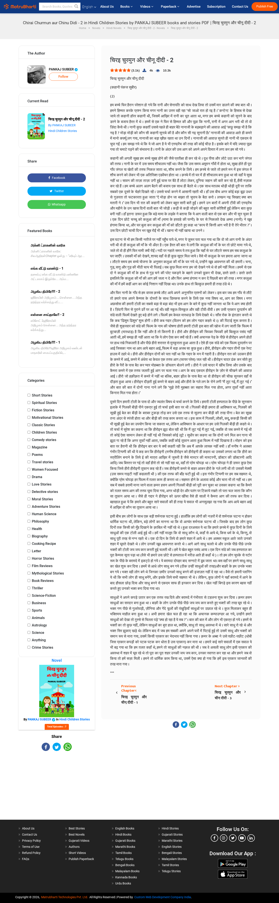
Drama (37, 477)
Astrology (39, 625)
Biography (40, 536)
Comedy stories (44, 440)
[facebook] (214, 838)
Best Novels (77, 834)
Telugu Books (124, 859)
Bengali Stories (172, 853)
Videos (145, 6)
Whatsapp (59, 204)
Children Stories (44, 432)
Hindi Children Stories (62, 131)
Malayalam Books (127, 871)
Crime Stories (42, 647)
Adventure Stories (46, 507)
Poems (37, 455)
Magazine (39, 447)
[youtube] (242, 838)
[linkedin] (251, 838)
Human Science (44, 514)
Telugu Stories (171, 871)
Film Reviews (42, 566)
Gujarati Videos (79, 840)
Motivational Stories (47, 418)
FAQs (25, 859)
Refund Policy (31, 853)
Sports (37, 610)
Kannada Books (126, 877)
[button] (76, 6)
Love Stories (41, 484)
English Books (124, 828)
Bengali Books (124, 865)
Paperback (169, 6)
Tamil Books (123, 853)
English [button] (87, 7)
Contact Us (240, 6)
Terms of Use (30, 846)
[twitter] (232, 838)
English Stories (172, 846)
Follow (63, 77)
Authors (74, 846)
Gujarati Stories (172, 834)
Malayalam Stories (174, 859)
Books (125, 6)
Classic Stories (43, 425)
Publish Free (264, 6)
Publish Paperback (81, 859)
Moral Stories (42, 499)
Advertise (194, 6)
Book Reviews (43, 581)
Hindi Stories (170, 828)
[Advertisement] (57, 789)
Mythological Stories (48, 573)
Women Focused (45, 469)
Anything (39, 640)
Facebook (58, 178)
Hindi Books (123, 834)
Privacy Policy (31, 840)
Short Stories (42, 395)
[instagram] (223, 838)
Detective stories (45, 492)
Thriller (37, 588)
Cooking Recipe (44, 544)
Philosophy (40, 521)
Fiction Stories (43, 410)
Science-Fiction (44, 595)
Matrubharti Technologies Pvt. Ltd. (65, 897)
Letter (36, 551)
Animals (38, 618)
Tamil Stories (170, 865)
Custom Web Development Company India (162, 897)
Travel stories (42, 462)
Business (39, 603)
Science (38, 633)
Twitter (59, 191)
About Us (107, 6)
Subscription (216, 6)
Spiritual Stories (44, 403)
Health (37, 529)
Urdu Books (123, 883)
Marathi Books (125, 846)
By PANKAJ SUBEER (62, 125)
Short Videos (77, 853)
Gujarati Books (125, 840)
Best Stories (77, 828)
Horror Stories (43, 558)
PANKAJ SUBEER (62, 69)
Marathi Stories (172, 840)
